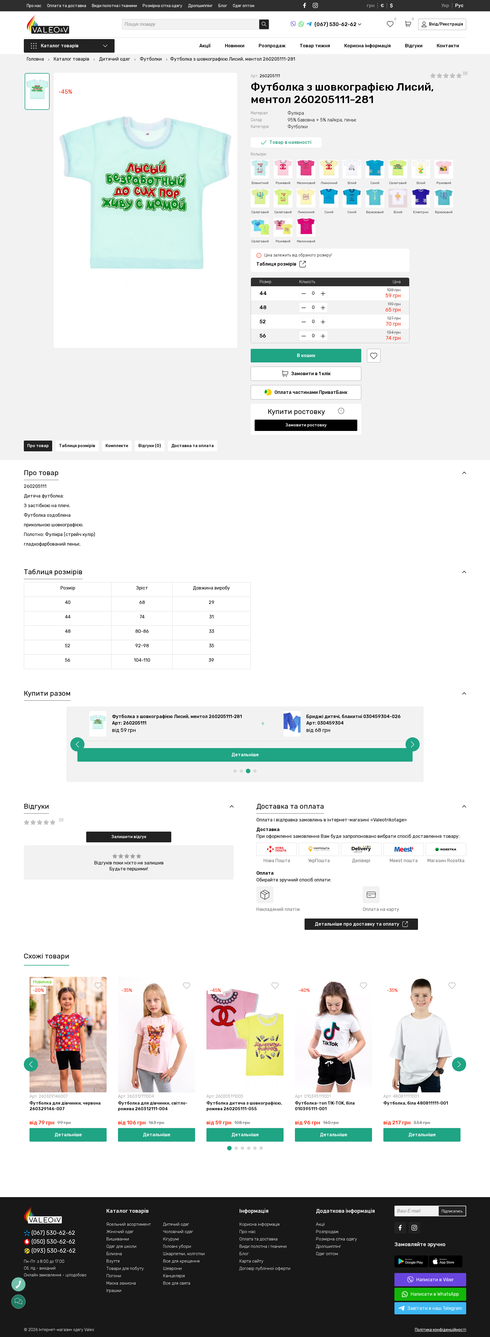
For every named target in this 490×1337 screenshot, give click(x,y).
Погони (113, 1275)
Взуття (113, 1261)
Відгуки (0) (149, 445)
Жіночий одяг (120, 1231)
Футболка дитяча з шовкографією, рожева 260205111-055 (244, 1106)
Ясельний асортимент (128, 1224)
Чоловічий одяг (178, 1231)
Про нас (34, 5)
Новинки (234, 45)
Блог (222, 5)
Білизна (114, 1253)
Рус (459, 5)
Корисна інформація (367, 45)
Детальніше (245, 754)
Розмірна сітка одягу (162, 5)
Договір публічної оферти (264, 1268)
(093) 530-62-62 (53, 1251)
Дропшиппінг (200, 5)
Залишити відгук (128, 836)
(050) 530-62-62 (53, 1242)
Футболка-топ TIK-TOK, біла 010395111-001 (325, 1106)
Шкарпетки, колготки (184, 1253)
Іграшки (113, 1290)
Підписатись (452, 1211)
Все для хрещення (181, 1261)
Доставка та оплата (192, 445)
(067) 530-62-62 (53, 1233)
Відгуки (414, 45)
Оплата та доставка (66, 5)
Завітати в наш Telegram (434, 1308)
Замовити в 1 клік (311, 373)
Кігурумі (171, 1239)
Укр (445, 5)
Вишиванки (117, 1239)
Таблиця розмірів (276, 264)
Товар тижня (315, 45)
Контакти (448, 45)
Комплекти (116, 445)
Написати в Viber (435, 1279)
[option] (37, 91)
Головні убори (177, 1246)
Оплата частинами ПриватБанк (310, 392)
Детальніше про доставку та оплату (357, 924)
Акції (205, 45)
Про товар (38, 445)
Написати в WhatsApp (435, 1294)
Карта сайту (251, 1261)
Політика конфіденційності (440, 1329)
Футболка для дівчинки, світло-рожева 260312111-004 (152, 1106)
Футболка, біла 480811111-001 (415, 1103)
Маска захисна (121, 1283)
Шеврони (172, 1268)
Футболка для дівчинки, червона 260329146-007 (65, 1106)
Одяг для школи (121, 1246)
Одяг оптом (243, 5)
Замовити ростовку (306, 425)
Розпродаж (272, 45)
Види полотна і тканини (114, 5)
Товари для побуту (125, 1268)
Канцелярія (174, 1275)
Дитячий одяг (176, 1224)
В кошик (306, 355)
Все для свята (176, 1283)
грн (371, 5)
